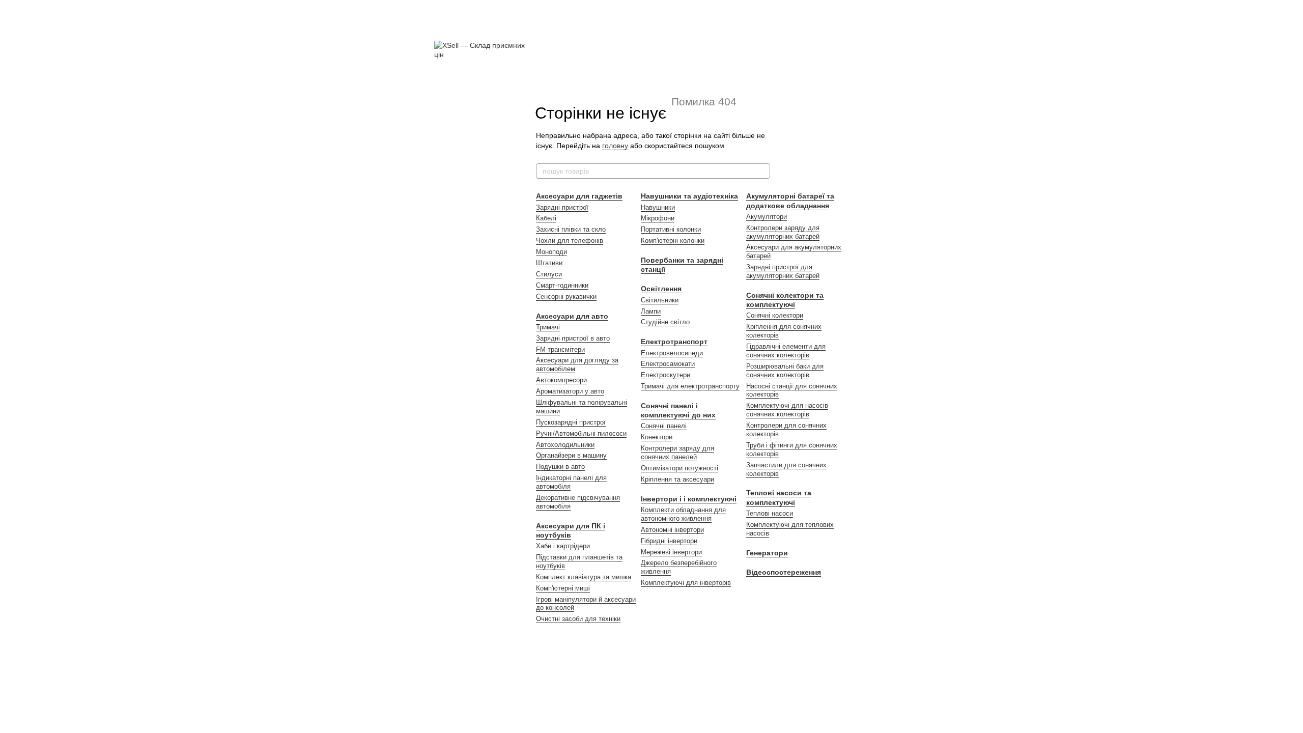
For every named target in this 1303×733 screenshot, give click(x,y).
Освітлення (661, 289)
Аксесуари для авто (572, 316)
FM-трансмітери (560, 349)
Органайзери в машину (571, 455)
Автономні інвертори (672, 529)
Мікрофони (657, 218)
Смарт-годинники (562, 285)
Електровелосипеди (672, 353)
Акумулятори (766, 216)
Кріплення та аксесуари (677, 479)
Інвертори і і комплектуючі (689, 499)
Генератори (767, 553)
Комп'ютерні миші (563, 588)
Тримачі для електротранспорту (690, 386)
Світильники (659, 300)
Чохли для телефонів (569, 240)
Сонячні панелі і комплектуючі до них (678, 410)
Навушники (658, 207)
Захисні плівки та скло (571, 229)
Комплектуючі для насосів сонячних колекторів (787, 410)
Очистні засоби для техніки (578, 619)
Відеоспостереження (783, 572)
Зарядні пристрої (562, 207)
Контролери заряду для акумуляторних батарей (782, 232)
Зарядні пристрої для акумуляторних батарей (782, 271)
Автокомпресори (561, 380)
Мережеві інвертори (671, 552)
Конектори (656, 437)
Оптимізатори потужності (679, 468)
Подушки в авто (560, 466)
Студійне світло (665, 322)
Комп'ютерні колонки (672, 240)
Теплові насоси (769, 513)
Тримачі (548, 327)
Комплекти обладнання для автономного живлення (683, 514)
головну (615, 146)
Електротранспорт (674, 341)
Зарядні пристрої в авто (573, 338)
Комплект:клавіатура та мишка (583, 577)
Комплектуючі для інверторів (686, 582)
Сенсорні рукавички (566, 296)
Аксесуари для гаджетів (579, 196)
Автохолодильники (565, 444)
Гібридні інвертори (669, 541)
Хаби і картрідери (563, 546)
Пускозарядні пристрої (571, 422)
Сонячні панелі (664, 426)
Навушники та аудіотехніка (689, 196)
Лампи (651, 311)
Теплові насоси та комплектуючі (778, 497)
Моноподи (551, 252)
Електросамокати (668, 364)
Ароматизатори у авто (570, 391)
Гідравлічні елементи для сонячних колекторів (786, 351)
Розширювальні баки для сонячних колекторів (785, 370)
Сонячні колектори (774, 315)
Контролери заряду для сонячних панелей (677, 452)
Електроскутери (665, 375)
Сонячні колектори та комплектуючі (785, 299)
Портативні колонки (671, 229)
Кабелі (546, 218)
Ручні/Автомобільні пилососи (581, 433)
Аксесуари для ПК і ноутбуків (570, 530)
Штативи (549, 263)
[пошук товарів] (762, 171)
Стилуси (549, 274)
